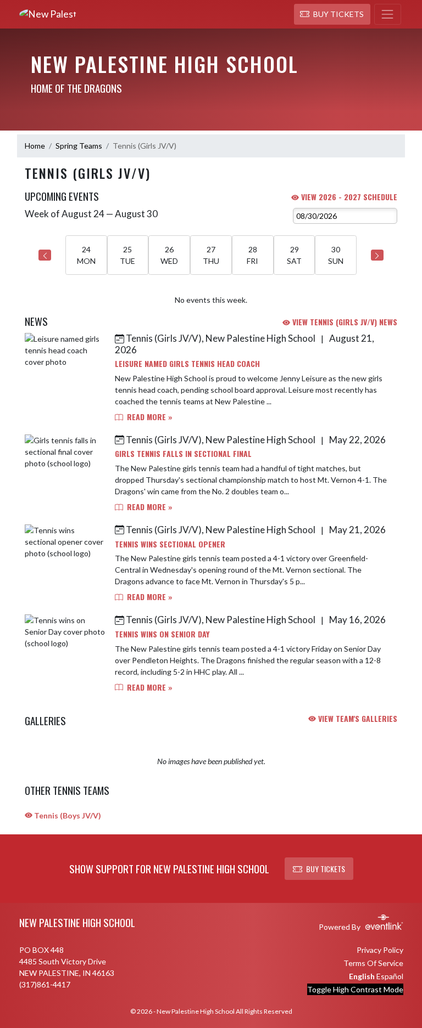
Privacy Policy (380, 949)
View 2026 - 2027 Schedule (348, 196)
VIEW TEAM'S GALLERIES (356, 718)
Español (389, 976)
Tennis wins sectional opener (170, 544)
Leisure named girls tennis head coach (187, 363)
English (362, 976)
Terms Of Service (373, 963)
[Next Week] (377, 255)
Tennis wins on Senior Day (162, 634)
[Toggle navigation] (387, 14)
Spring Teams (78, 145)
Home (35, 145)
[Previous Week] (44, 255)
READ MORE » (149, 416)
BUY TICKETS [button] (325, 868)
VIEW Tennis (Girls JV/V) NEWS (343, 321)
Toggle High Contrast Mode (355, 989)
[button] (332, 14)
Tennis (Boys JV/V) (66, 815)
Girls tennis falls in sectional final (183, 453)
